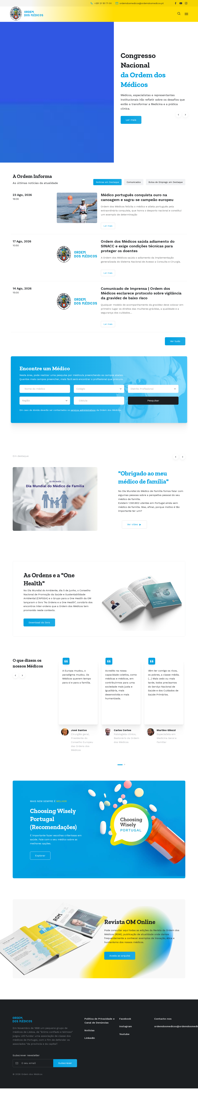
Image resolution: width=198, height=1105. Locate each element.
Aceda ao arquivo (119, 955)
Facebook (125, 1018)
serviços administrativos (83, 410)
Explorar (40, 855)
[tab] (120, 764)
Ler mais (107, 226)
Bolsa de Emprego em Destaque (165, 182)
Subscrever (65, 1063)
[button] (178, 114)
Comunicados (134, 182)
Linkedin (89, 1037)
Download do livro (39, 622)
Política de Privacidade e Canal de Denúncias (99, 1020)
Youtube (124, 1034)
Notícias (89, 1030)
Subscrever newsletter (26, 1055)
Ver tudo (175, 341)
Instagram (125, 1026)
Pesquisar (153, 400)
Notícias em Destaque (107, 182)
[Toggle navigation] (186, 13)
